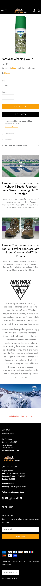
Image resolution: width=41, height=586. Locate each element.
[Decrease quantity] (4, 97)
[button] (20, 397)
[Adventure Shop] (20, 10)
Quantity (5, 92)
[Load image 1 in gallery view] (20, 35)
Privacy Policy (6, 561)
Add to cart (20, 106)
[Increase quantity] (12, 97)
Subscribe (20, 536)
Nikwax (7, 73)
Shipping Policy (6, 564)
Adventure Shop (12, 578)
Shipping (14, 68)
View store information (11, 127)
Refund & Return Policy (19, 561)
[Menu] (2, 10)
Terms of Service (34, 561)
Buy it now (20, 114)
